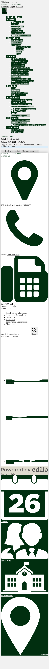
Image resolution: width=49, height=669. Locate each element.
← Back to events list (11, 151)
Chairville (15, 24)
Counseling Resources (20, 83)
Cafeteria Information (19, 61)
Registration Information (20, 68)
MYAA (14, 113)
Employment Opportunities (17, 322)
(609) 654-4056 (13, 254)
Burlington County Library (21, 104)
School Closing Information (22, 70)
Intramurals (15, 90)
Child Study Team (23, 47)
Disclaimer (10, 320)
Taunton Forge (17, 31)
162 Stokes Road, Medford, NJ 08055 (16, 205)
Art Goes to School (18, 102)
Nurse (18, 54)
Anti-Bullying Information (16, 313)
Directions (44, 654)
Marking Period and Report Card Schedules (28, 125)
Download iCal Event (33, 144)
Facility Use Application (20, 116)
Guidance (20, 49)
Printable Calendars (19, 123)
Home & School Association (22, 107)
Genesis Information (19, 63)
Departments (16, 45)
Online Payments (18, 65)
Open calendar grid (30, 151)
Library (19, 52)
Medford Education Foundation (23, 109)
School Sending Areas (20, 72)
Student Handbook (18, 95)
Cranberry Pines (17, 27)
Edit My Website (17, 130)
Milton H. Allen (17, 22)
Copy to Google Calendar (11, 144)
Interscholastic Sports (19, 93)
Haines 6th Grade (18, 33)
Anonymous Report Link (21, 79)
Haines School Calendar (20, 120)
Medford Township (18, 111)
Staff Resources (17, 132)
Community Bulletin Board (22, 100)
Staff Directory (17, 40)
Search (3, 334)
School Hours (16, 43)
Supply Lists (16, 77)
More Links (10, 324)
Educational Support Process (22, 81)
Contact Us (10, 317)
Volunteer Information (20, 74)
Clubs (13, 88)
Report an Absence (18, 59)
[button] (11, 19)
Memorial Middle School (21, 36)
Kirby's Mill (16, 29)
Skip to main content (9, 2)
